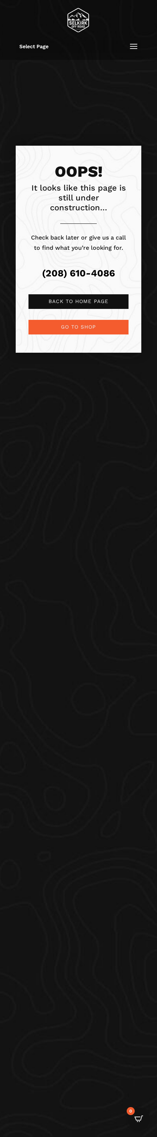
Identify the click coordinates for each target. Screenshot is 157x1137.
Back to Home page (78, 301)
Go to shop (78, 327)
